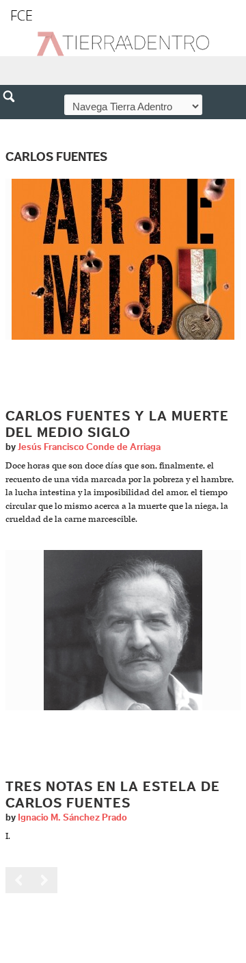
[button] (13, 126)
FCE (21, 15)
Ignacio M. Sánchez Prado (72, 818)
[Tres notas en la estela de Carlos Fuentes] (123, 630)
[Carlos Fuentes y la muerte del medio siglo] (123, 259)
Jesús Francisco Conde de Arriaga (89, 447)
